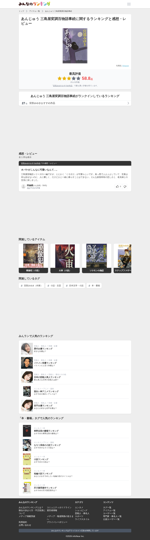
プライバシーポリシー (57, 522)
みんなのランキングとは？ (31, 507)
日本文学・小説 (76, 285)
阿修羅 (30, 185)
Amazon (125, 66)
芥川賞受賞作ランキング (45, 488)
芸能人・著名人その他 (57, 374)
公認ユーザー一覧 (111, 519)
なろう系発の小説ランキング (47, 445)
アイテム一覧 (34, 11)
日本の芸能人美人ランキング (47, 377)
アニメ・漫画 (48, 389)
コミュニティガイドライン (59, 507)
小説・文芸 (55, 285)
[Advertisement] (75, 128)
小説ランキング (41, 459)
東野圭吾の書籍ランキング (46, 431)
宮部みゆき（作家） (32, 285)
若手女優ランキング (43, 405)
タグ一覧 (107, 507)
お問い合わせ (25, 525)
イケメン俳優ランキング (45, 363)
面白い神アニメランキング (46, 391)
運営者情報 (52, 510)
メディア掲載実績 (27, 516)
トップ (21, 11)
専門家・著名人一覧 (112, 516)
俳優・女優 (52, 346)
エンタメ (37, 389)
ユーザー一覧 (109, 513)
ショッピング (81, 510)
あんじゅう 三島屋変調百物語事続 (58, 11)
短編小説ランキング (43, 473)
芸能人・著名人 (40, 346)
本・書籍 (95, 285)
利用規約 (23, 522)
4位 (28, 188)
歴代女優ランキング (43, 348)
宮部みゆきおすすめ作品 (62, 86)
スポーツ (79, 516)
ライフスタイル (82, 519)
